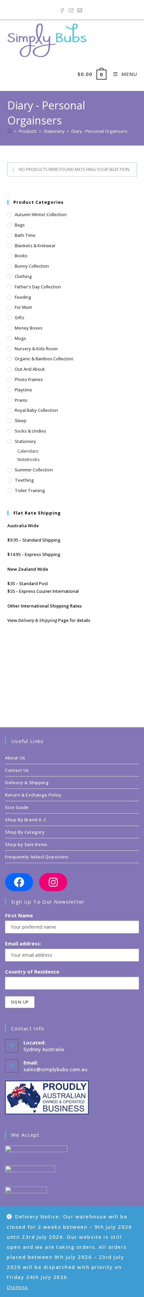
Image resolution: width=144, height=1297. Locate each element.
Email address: (23, 943)
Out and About (30, 369)
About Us (15, 758)
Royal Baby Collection (36, 410)
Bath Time (25, 235)
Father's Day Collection (38, 287)
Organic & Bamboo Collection (44, 359)
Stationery (25, 441)
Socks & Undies (30, 431)
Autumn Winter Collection (41, 214)
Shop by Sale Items (26, 844)
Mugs (20, 338)
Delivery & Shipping (37, 620)
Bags (20, 225)
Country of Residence (32, 971)
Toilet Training (30, 490)
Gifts (19, 317)
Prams (21, 400)
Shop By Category (25, 832)
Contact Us (17, 770)
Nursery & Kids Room (36, 349)
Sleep (20, 421)
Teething (24, 480)
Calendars (28, 451)
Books (21, 256)
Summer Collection (34, 470)
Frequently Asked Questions (37, 857)
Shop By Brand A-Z (25, 820)
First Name (19, 915)
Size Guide (17, 807)
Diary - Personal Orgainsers (99, 131)
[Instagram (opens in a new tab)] (71, 9)
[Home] (9, 131)
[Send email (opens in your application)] (79, 9)
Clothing (23, 276)
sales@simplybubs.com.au (55, 1069)
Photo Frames (29, 379)
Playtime (23, 390)
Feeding (23, 297)
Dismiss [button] (17, 1287)
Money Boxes (29, 328)
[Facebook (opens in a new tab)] (63, 9)
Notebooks (28, 459)
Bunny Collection (32, 266)
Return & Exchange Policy (33, 795)
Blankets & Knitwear (35, 246)
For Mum (23, 307)
